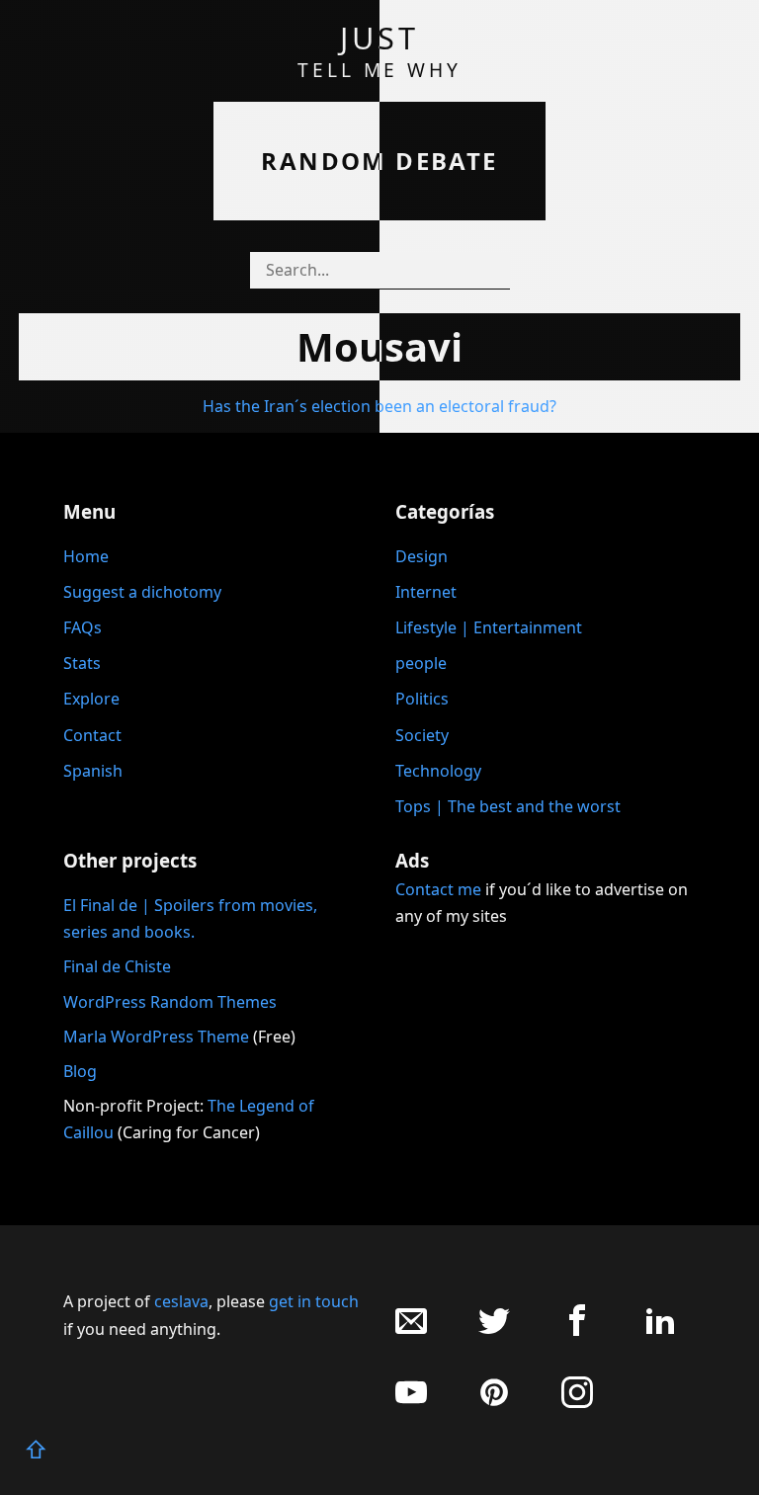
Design (421, 556)
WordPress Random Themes (170, 1002)
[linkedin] (660, 1330)
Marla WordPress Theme (156, 1036)
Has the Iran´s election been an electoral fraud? (379, 406)
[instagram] (577, 1402)
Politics (422, 698)
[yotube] (411, 1402)
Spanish (93, 771)
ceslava (181, 1301)
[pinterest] (494, 1402)
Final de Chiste (117, 966)
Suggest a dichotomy (142, 592)
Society (422, 735)
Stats (82, 663)
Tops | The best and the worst (508, 806)
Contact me (438, 889)
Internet (426, 592)
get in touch (314, 1301)
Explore (91, 698)
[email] (411, 1330)
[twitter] (494, 1330)
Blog (80, 1071)
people (421, 663)
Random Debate (379, 160)
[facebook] (577, 1330)
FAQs (82, 627)
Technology (438, 771)
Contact (92, 735)
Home (86, 556)
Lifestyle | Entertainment (488, 627)
